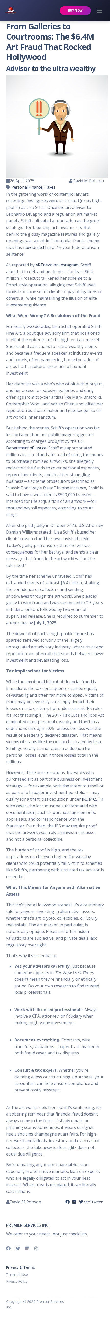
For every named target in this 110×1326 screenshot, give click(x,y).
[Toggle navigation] (99, 10)
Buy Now (75, 10)
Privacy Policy (16, 1281)
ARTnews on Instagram (57, 265)
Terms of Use (17, 1274)
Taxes (50, 187)
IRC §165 (89, 799)
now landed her (37, 247)
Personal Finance (26, 187)
